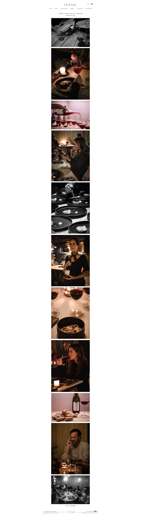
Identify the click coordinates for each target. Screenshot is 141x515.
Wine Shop (64, 8)
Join (56, 8)
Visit (50, 8)
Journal (80, 8)
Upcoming (88, 8)
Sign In (88, 4)
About (72, 8)
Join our (89, 511)
